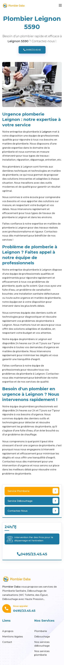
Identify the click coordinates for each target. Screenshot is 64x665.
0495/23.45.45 (33, 49)
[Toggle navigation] (60, 5)
